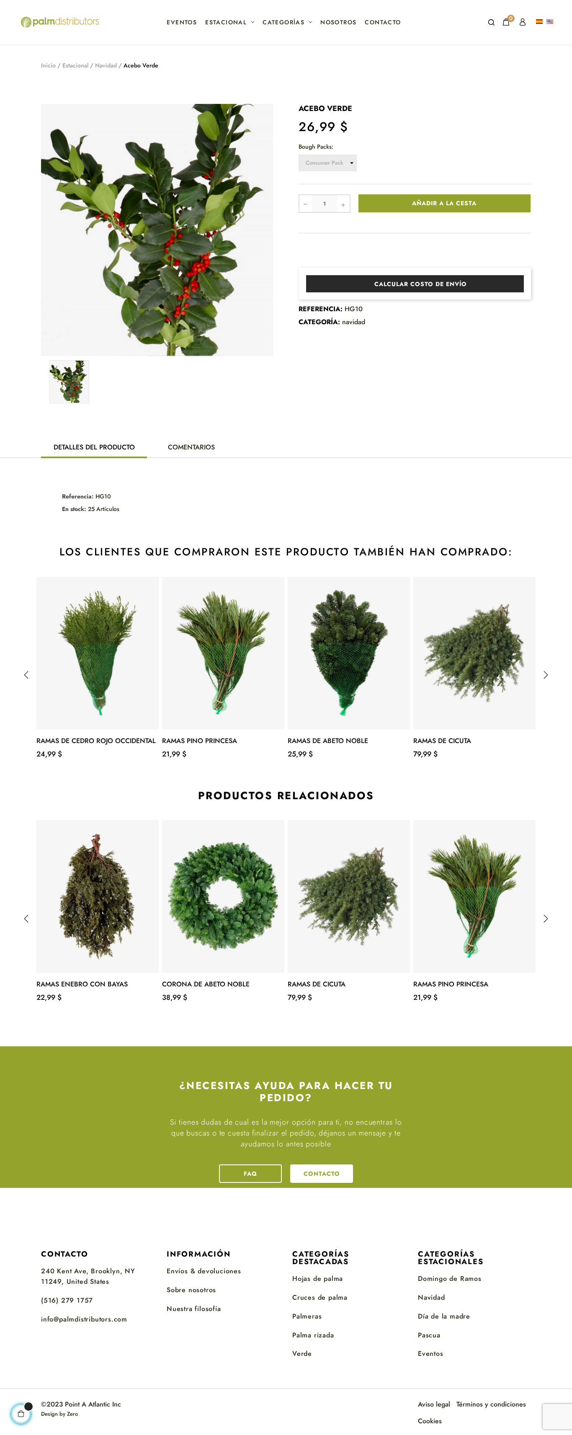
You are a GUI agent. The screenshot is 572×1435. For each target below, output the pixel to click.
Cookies (430, 1421)
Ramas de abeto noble (328, 741)
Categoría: (319, 322)
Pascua (429, 1335)
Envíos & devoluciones (204, 1271)
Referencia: (321, 309)
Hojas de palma (317, 1278)
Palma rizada (313, 1335)
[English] (550, 22)
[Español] (540, 22)
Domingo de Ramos (450, 1278)
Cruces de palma (320, 1297)
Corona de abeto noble (206, 984)
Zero (72, 1414)
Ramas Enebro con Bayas (82, 984)
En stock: (74, 509)
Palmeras (307, 1316)
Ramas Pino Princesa (199, 741)
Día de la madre (444, 1316)
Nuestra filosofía (194, 1309)
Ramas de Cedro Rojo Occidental (96, 741)
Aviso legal (434, 1404)
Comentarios (191, 447)
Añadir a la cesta (444, 203)
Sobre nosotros (191, 1290)
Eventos (430, 1353)
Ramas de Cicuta (442, 741)
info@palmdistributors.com (84, 1319)
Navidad (431, 1297)
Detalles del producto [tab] (94, 447)
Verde (302, 1353)
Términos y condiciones (491, 1404)
